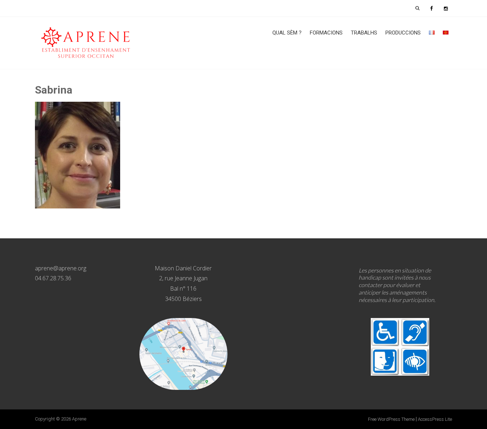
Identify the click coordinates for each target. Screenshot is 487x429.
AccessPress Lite (435, 419)
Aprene (79, 419)
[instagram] (445, 8)
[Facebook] (431, 8)
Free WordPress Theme (391, 419)
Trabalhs (364, 33)
